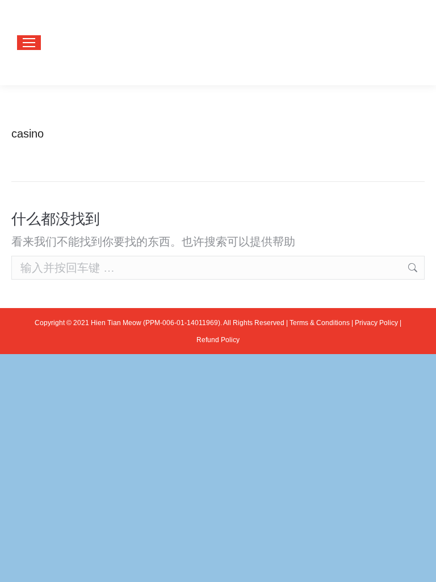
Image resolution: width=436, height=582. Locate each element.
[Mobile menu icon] (29, 42)
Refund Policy (218, 340)
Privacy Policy (376, 323)
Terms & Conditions (320, 323)
